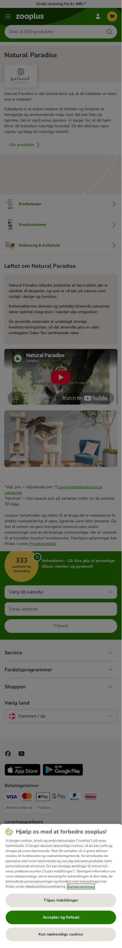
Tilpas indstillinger (61, 900)
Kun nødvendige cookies (60, 934)
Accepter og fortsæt (61, 917)
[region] (61, 885)
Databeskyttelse (81, 886)
